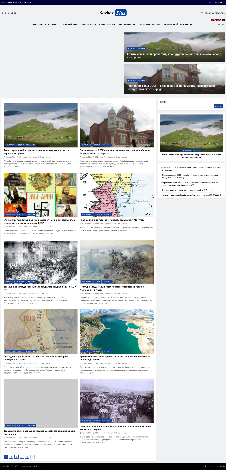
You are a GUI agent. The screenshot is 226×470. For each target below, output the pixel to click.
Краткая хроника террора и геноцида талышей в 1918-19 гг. (112, 220)
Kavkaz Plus (11, 157)
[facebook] (2, 13)
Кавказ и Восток (107, 24)
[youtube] (15, 13)
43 (27, 457)
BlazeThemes (37, 466)
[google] (11, 13)
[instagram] (5, 13)
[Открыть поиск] (219, 24)
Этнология (30, 145)
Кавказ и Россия (127, 24)
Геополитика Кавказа (149, 24)
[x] (8, 13)
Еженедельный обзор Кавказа (178, 24)
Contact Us (220, 466)
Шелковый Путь (69, 24)
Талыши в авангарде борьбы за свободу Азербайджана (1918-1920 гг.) (191, 195)
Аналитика (131, 49)
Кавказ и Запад (88, 24)
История (141, 49)
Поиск (163, 102)
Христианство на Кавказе (45, 24)
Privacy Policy (209, 466)
